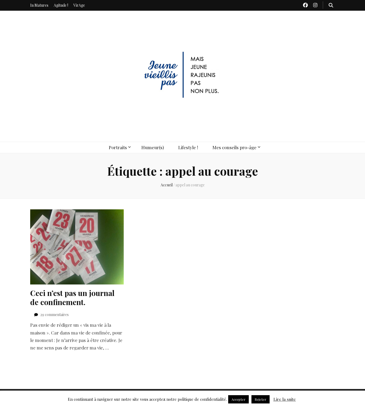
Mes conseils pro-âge (234, 147)
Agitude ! (61, 5)
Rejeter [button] (260, 399)
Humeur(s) (152, 147)
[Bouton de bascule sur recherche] (331, 5)
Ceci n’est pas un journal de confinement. (72, 297)
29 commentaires (54, 314)
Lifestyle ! (188, 147)
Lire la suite (284, 399)
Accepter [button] (238, 399)
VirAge (79, 5)
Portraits (118, 147)
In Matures (39, 5)
